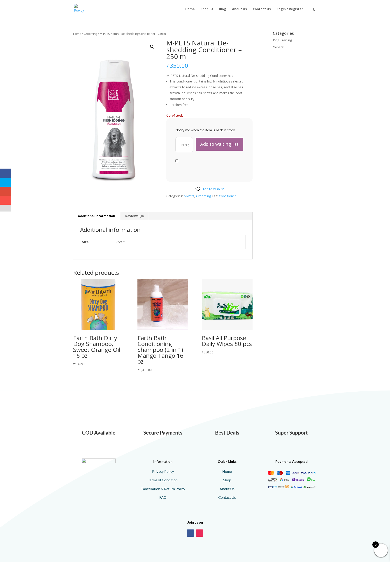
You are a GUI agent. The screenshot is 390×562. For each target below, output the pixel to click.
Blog (222, 9)
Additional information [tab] (96, 216)
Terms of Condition (163, 480)
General (278, 47)
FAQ (163, 497)
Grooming (90, 34)
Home (190, 9)
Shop (205, 9)
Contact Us (262, 9)
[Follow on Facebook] (190, 533)
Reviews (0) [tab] (134, 216)
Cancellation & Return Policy (163, 489)
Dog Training (282, 40)
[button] (152, 47)
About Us (239, 9)
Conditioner (227, 196)
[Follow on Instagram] (199, 533)
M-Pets (189, 196)
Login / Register (290, 9)
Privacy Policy (163, 471)
